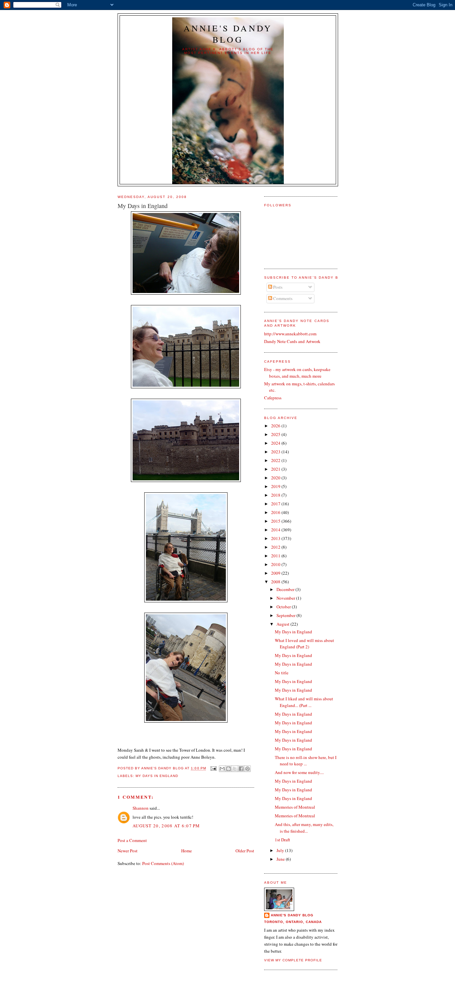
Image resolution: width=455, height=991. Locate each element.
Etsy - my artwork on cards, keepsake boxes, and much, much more (297, 372)
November (286, 598)
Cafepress (272, 398)
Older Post (244, 851)
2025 (276, 434)
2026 (276, 426)
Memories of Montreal (295, 807)
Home (186, 851)
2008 (276, 582)
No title (281, 673)
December (285, 589)
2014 (276, 530)
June (281, 859)
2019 (276, 486)
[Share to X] (234, 768)
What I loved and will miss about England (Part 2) (304, 643)
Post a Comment (132, 840)
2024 (276, 443)
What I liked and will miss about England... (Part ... (304, 702)
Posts (277, 287)
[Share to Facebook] (241, 768)
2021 (276, 469)
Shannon (141, 808)
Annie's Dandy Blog (228, 33)
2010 (276, 564)
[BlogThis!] (228, 768)
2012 (276, 547)
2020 (276, 478)
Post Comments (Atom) (163, 863)
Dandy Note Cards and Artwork (292, 341)
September (286, 615)
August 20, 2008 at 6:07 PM (166, 826)
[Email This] (222, 768)
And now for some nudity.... (299, 772)
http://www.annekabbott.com (290, 334)
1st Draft (282, 840)
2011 (276, 556)
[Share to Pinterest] (247, 768)
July (280, 850)
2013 (276, 538)
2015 (276, 521)
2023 (276, 452)
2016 (276, 512)
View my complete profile (293, 960)
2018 (276, 495)
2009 (276, 573)
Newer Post (128, 851)
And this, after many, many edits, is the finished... (304, 827)
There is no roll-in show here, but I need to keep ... (305, 760)
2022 (276, 460)
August (283, 624)
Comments (282, 298)
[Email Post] (213, 768)
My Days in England (157, 776)
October (284, 607)
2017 (276, 504)
